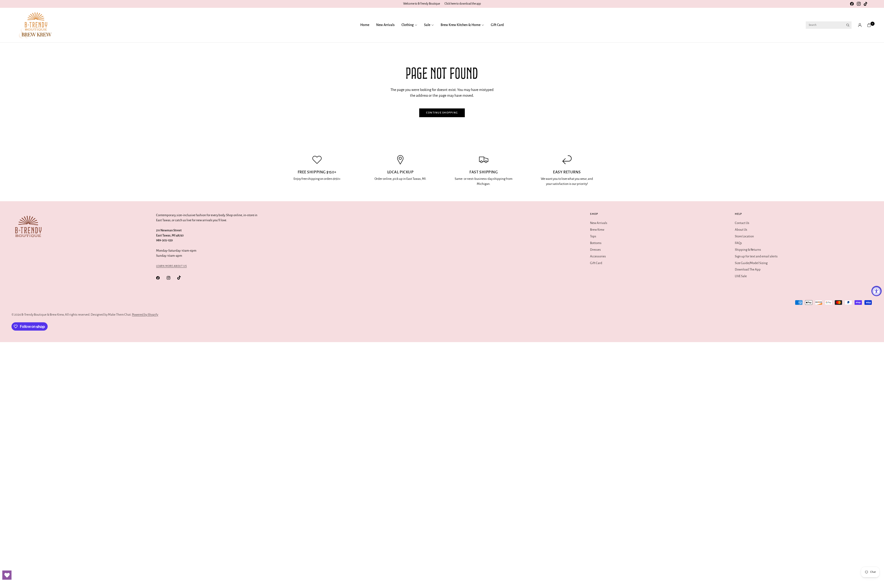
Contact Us (742, 223)
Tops (593, 236)
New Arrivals (385, 25)
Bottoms (596, 243)
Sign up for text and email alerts (756, 256)
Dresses (595, 249)
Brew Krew (597, 229)
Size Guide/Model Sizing (751, 263)
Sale (427, 25)
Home (364, 25)
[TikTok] (865, 3)
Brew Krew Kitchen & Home (460, 25)
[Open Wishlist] (7, 575)
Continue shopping (442, 112)
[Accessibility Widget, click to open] (876, 291)
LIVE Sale (741, 276)
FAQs (738, 243)
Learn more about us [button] (171, 266)
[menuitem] (366, 25)
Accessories (598, 256)
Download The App (748, 269)
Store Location (744, 236)
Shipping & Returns (748, 249)
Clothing (407, 25)
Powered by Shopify (145, 314)
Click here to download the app (463, 3)
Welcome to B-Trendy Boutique (421, 3)
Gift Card (497, 25)
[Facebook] (851, 3)
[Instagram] (858, 3)
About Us (741, 229)
